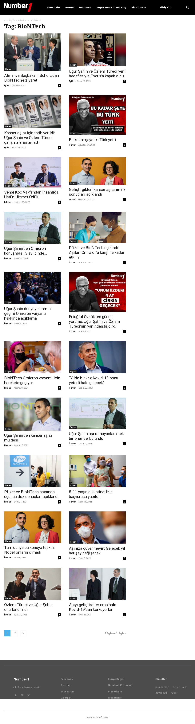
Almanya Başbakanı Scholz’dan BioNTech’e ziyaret (31, 78)
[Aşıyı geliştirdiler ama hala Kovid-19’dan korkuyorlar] (97, 584)
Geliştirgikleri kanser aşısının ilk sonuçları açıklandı (97, 192)
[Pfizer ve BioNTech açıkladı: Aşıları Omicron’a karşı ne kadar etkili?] (97, 227)
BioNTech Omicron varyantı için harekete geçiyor (32, 380)
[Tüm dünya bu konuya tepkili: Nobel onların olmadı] (32, 527)
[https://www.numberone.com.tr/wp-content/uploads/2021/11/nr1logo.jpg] (18, 7)
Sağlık (8, 185)
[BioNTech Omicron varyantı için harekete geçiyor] (32, 357)
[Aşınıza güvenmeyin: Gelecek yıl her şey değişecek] (97, 527)
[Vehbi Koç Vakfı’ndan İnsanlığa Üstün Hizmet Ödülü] (32, 172)
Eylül (7, 85)
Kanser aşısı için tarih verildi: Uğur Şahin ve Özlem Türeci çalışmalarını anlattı (29, 138)
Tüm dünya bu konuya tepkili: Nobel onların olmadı (29, 550)
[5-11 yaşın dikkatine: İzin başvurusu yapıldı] (97, 471)
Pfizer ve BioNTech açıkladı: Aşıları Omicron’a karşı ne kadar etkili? (96, 252)
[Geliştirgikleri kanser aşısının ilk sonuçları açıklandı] (97, 171)
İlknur (72, 144)
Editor (7, 202)
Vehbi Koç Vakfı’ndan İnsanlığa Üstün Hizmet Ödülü (31, 194)
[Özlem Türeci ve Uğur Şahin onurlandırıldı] (32, 584)
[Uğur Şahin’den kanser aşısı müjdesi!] (32, 414)
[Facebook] (15, 695)
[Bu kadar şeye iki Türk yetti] (97, 115)
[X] (28, 695)
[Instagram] (22, 695)
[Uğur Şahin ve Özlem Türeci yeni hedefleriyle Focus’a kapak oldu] (97, 50)
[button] (187, 7)
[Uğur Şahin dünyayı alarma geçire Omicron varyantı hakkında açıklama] (32, 288)
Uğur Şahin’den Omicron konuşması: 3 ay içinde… (25, 251)
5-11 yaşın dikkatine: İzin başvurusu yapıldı (91, 494)
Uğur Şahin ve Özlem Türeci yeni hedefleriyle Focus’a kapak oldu (97, 73)
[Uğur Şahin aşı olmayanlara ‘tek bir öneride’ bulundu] (97, 413)
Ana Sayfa (9, 20)
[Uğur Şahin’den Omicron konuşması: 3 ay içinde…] (32, 228)
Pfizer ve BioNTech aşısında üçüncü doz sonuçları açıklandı (31, 494)
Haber (8, 69)
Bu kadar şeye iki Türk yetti (92, 139)
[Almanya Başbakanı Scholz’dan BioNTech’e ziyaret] (32, 52)
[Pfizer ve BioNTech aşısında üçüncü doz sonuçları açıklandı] (32, 471)
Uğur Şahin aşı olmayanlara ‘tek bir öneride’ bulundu (96, 436)
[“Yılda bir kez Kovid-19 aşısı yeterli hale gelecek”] (97, 357)
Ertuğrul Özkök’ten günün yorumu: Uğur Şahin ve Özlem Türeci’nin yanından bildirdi (94, 321)
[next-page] (23, 633)
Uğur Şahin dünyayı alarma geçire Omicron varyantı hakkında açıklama (27, 313)
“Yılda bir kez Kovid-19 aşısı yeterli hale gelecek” (93, 380)
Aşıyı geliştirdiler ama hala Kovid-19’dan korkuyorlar (92, 607)
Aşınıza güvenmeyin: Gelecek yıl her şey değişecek (97, 550)
